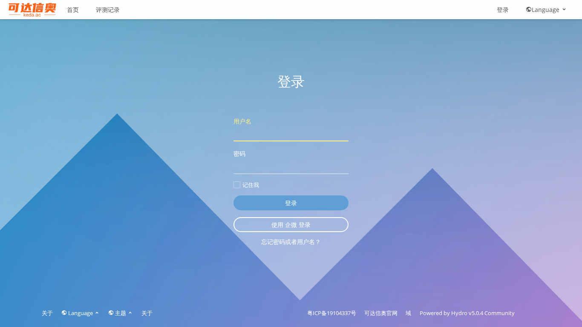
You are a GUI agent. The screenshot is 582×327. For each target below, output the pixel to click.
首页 (73, 10)
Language (546, 10)
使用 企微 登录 (291, 225)
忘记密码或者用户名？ (291, 242)
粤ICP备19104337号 (331, 313)
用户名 (242, 121)
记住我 (250, 185)
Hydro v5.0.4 (467, 313)
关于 (47, 313)
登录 (503, 10)
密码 (239, 153)
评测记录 (108, 10)
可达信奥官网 (381, 313)
